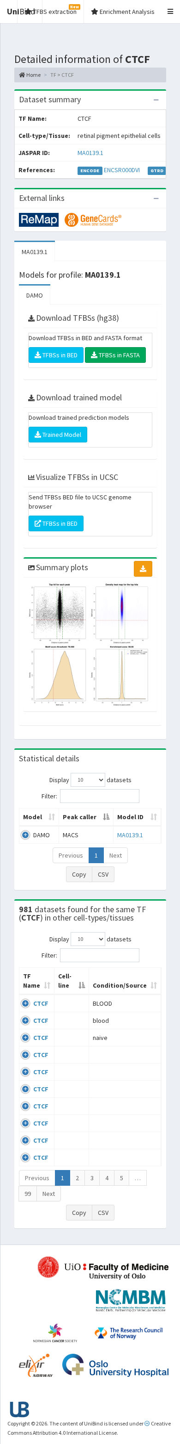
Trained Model (61, 434)
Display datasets (90, 779)
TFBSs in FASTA (118, 355)
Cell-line (65, 981)
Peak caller (79, 817)
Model (32, 817)
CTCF (40, 1003)
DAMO (34, 295)
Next (115, 855)
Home (33, 74)
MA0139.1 (90, 153)
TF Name (31, 981)
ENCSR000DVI (122, 170)
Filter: (49, 795)
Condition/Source (120, 985)
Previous (71, 855)
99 (27, 1193)
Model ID (130, 817)
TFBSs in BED (59, 355)
